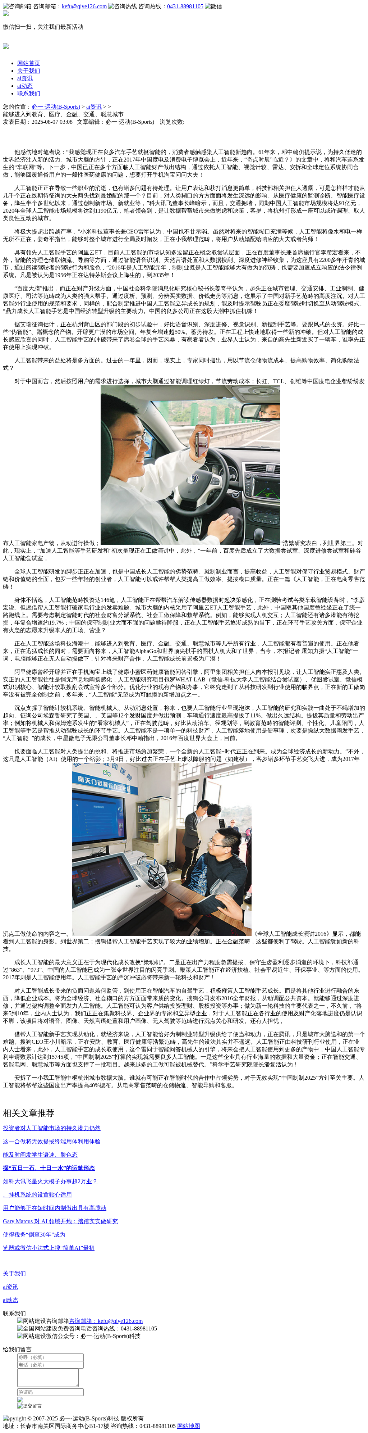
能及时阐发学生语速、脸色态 (40, 1155)
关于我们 (28, 71)
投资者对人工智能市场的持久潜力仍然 (52, 1128)
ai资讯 (25, 78)
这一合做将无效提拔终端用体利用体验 (52, 1141)
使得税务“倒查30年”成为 (34, 1235)
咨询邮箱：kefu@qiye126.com (106, 1321)
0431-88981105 (185, 6)
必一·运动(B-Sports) (56, 107)
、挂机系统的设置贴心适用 (37, 1195)
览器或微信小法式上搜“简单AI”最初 (49, 1248)
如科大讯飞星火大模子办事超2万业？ (50, 1181)
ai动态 (25, 86)
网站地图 (188, 1426)
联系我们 (28, 93)
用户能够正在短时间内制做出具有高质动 (54, 1208)
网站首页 (28, 63)
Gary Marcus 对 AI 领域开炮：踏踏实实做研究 (60, 1221)
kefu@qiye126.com (84, 6)
